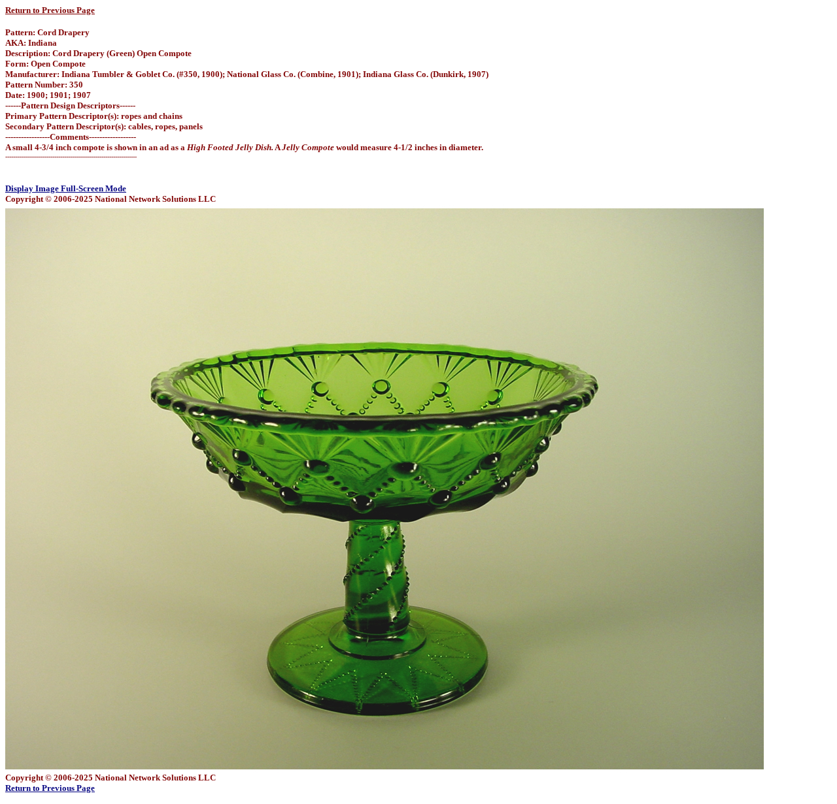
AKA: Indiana (31, 43)
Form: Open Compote (45, 64)
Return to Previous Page (50, 10)
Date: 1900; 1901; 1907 (48, 95)
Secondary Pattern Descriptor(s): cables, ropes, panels (104, 126)
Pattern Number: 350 (44, 84)
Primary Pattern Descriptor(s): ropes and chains (93, 116)
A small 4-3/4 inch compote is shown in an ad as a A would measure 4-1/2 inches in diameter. (244, 147)
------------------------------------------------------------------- (71, 156)
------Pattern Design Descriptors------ (70, 105)
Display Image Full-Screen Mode (65, 188)
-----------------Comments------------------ (70, 137)
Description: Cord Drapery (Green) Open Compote (98, 53)
